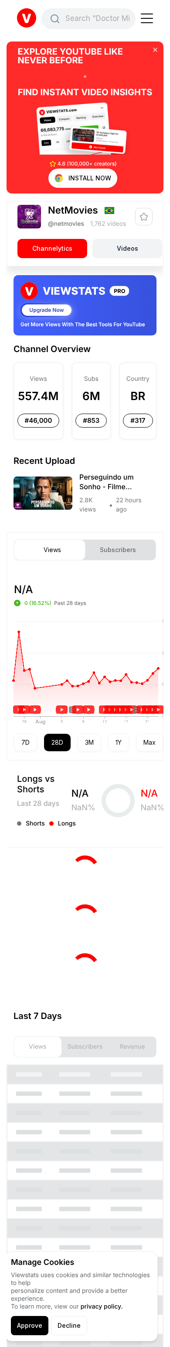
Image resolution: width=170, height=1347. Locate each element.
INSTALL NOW (89, 178)
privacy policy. (102, 1306)
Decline (69, 1325)
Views (52, 550)
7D (25, 742)
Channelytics (52, 248)
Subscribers (118, 550)
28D (57, 742)
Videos (127, 248)
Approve (29, 1325)
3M (89, 742)
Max (149, 742)
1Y (119, 742)
